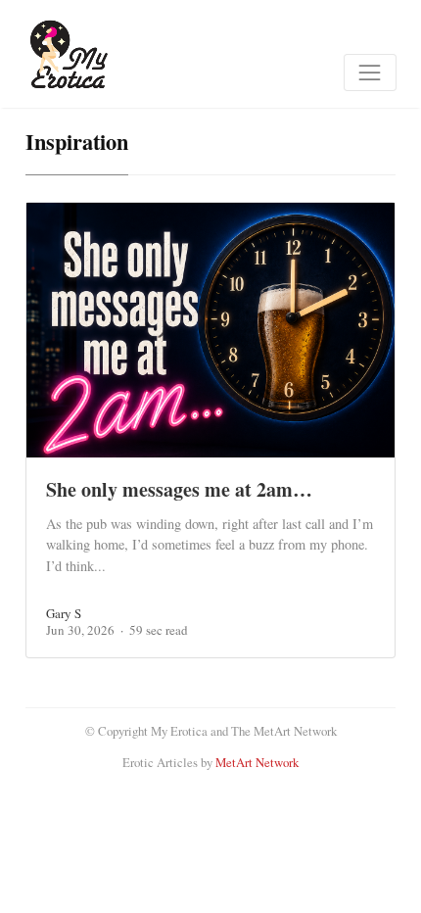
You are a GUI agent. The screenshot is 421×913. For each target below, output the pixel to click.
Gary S (63, 613)
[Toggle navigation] (370, 72)
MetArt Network (257, 762)
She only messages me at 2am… (179, 489)
